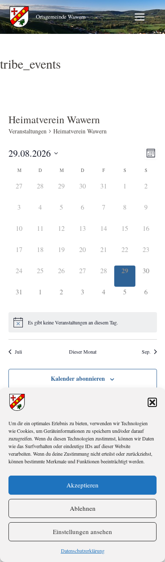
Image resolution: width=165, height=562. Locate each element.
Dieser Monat (82, 351)
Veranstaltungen (27, 131)
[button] (152, 402)
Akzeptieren (82, 485)
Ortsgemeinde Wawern (60, 16)
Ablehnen (83, 508)
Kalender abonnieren (78, 378)
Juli (18, 351)
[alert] (82, 322)
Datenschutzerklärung (82, 550)
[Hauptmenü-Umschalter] (139, 17)
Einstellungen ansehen (82, 531)
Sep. (146, 351)
